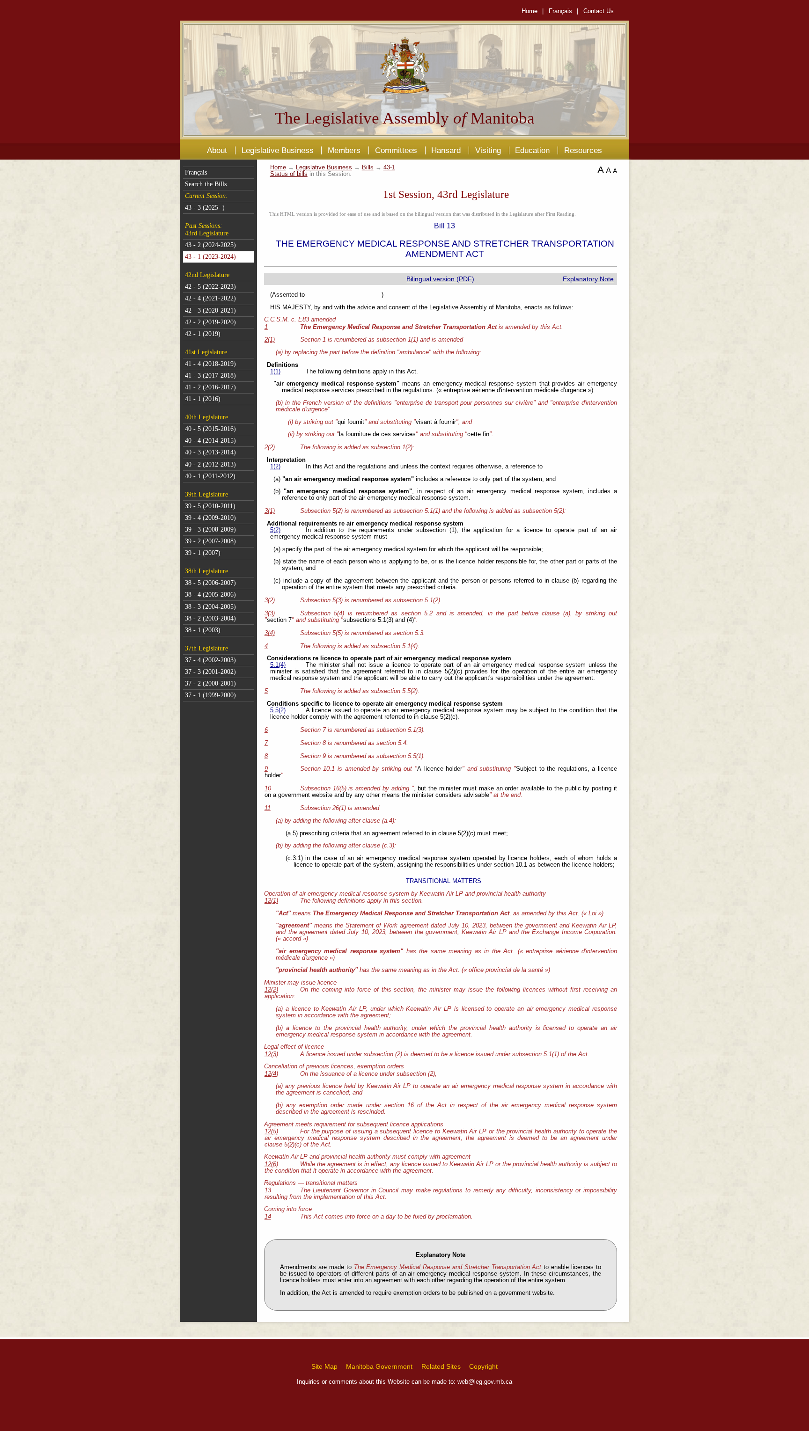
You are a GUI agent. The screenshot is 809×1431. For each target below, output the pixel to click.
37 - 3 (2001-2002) (210, 671)
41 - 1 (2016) (203, 398)
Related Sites (441, 1366)
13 (268, 1190)
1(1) (275, 371)
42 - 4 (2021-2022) (210, 298)
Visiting (488, 150)
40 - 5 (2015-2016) (210, 428)
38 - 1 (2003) (203, 630)
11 (268, 808)
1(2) (275, 466)
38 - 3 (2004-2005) (210, 606)
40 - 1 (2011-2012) (210, 476)
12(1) (271, 901)
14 (268, 1216)
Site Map (324, 1366)
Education (532, 150)
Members (344, 150)
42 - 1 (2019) (203, 333)
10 (268, 788)
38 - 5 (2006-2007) (210, 582)
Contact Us (598, 11)
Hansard (446, 150)
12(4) (271, 1074)
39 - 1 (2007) (203, 552)
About (217, 150)
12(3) (271, 1054)
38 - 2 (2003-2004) (210, 618)
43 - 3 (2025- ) (205, 207)
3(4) (270, 633)
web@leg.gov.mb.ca (484, 1381)
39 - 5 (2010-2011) (210, 506)
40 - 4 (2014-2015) (210, 440)
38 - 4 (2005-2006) (210, 594)
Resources (583, 150)
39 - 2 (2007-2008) (210, 541)
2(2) (270, 447)
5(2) (275, 530)
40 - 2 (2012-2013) (210, 464)
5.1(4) (278, 665)
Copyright (483, 1366)
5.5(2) (278, 710)
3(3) (270, 613)
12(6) (271, 1164)
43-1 (389, 167)
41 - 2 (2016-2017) (210, 387)
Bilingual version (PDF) (440, 279)
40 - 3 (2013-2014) (210, 452)
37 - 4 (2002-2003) (210, 660)
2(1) (270, 339)
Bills (368, 167)
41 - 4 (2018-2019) (210, 363)
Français (560, 11)
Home (529, 11)
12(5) (271, 1131)
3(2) (270, 600)
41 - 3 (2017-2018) (210, 375)
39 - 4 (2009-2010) (210, 517)
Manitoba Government (379, 1366)
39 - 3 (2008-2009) (210, 529)
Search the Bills (206, 184)
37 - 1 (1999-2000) (210, 695)
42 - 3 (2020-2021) (210, 310)
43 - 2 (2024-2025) (210, 244)
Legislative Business (278, 150)
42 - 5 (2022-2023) (210, 286)
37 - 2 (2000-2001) (210, 683)
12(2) (271, 989)
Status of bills (289, 174)
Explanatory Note (588, 279)
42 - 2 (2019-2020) (210, 322)
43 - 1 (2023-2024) (210, 256)
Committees (396, 150)
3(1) (270, 511)
